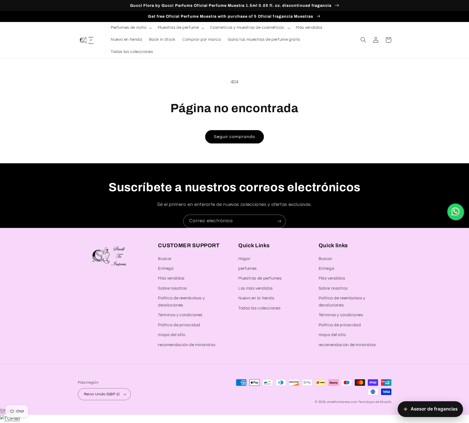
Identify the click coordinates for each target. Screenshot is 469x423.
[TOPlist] (10, 418)
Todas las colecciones (259, 308)
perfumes (247, 269)
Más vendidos (171, 278)
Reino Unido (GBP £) (102, 394)
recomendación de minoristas (186, 345)
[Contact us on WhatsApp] (455, 211)
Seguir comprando (234, 136)
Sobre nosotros (172, 288)
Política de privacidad (179, 325)
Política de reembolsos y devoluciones (181, 301)
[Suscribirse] (279, 221)
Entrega (165, 269)
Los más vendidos (255, 288)
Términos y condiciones (180, 315)
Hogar (244, 259)
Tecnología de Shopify (374, 401)
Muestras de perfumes (260, 278)
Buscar (165, 259)
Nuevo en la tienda (256, 298)
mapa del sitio (171, 335)
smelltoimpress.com (342, 401)
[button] (130, 28)
